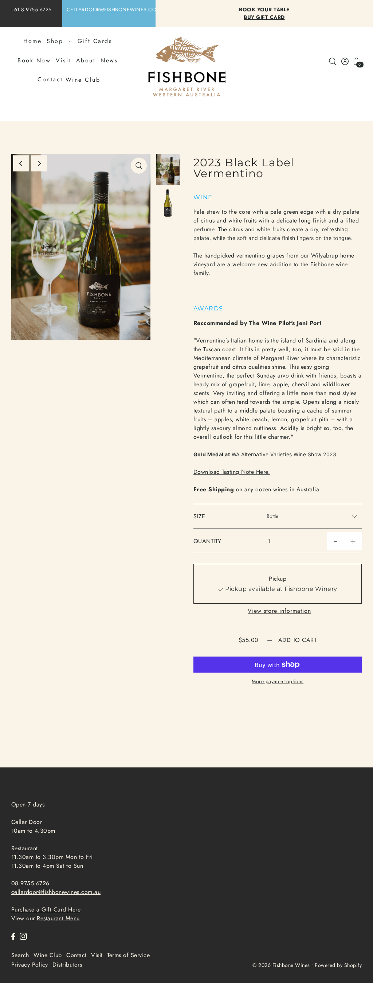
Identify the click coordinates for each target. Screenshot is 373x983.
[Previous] (21, 163)
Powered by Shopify (338, 965)
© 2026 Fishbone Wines (281, 965)
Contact (76, 955)
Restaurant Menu (58, 918)
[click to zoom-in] (139, 166)
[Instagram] (23, 936)
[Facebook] (13, 936)
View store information (279, 611)
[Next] (39, 163)
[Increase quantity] (353, 541)
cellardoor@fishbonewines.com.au (118, 9)
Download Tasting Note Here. (231, 472)
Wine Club (83, 80)
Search (20, 955)
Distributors (67, 964)
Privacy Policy (29, 964)
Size (199, 516)
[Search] (333, 60)
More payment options (277, 681)
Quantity (207, 541)
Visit (97, 955)
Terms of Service (128, 955)
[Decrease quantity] (335, 541)
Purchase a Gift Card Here (46, 909)
